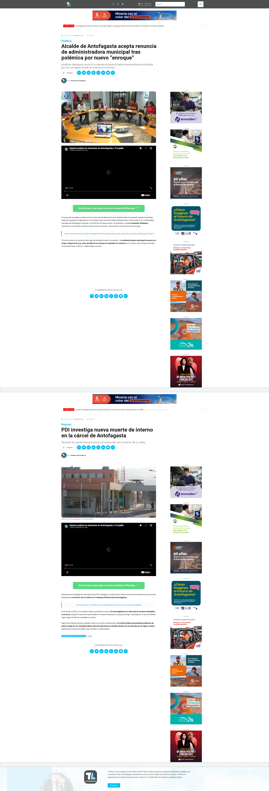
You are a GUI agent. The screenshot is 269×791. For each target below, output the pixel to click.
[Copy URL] (113, 73)
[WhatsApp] (89, 73)
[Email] (98, 73)
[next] (204, 26)
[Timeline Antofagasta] (64, 80)
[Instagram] (118, 4)
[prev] (201, 26)
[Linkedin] (93, 73)
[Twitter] (123, 4)
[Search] (182, 4)
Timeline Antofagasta (78, 80)
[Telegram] (108, 73)
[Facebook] (113, 4)
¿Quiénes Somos (175, 777)
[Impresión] (103, 73)
